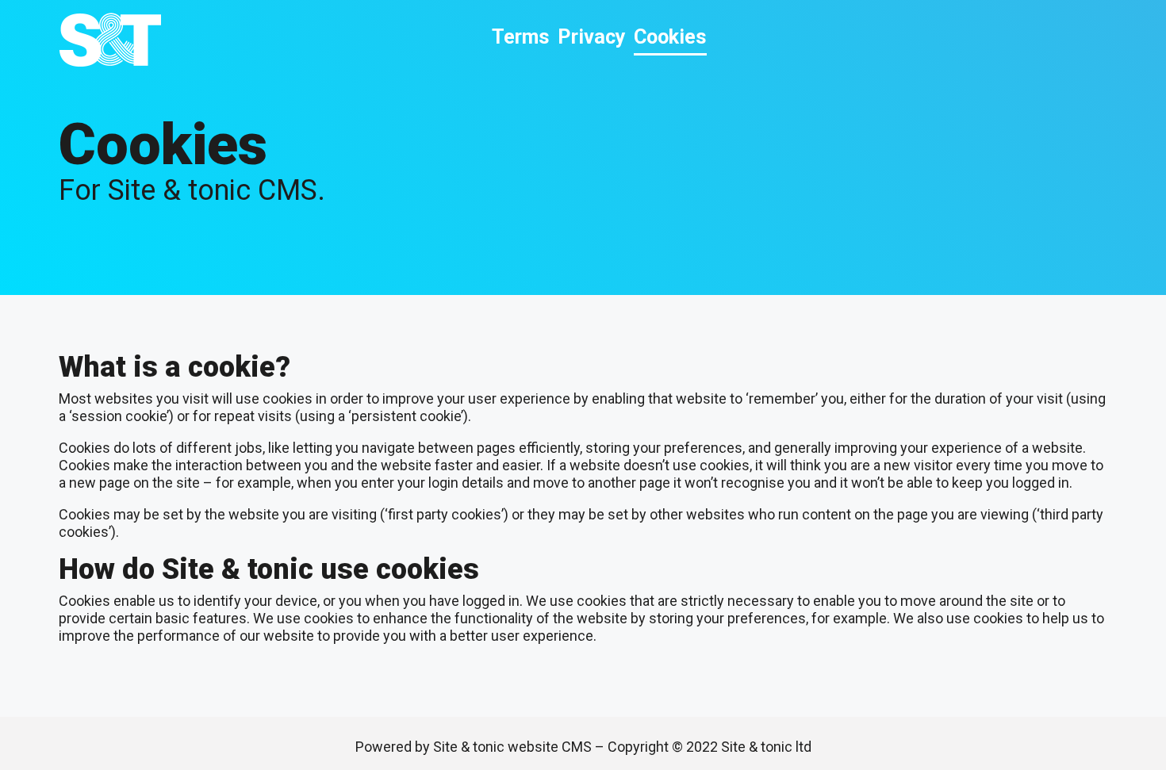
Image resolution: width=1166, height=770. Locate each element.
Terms (521, 36)
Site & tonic (110, 39)
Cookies (670, 36)
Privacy (592, 36)
